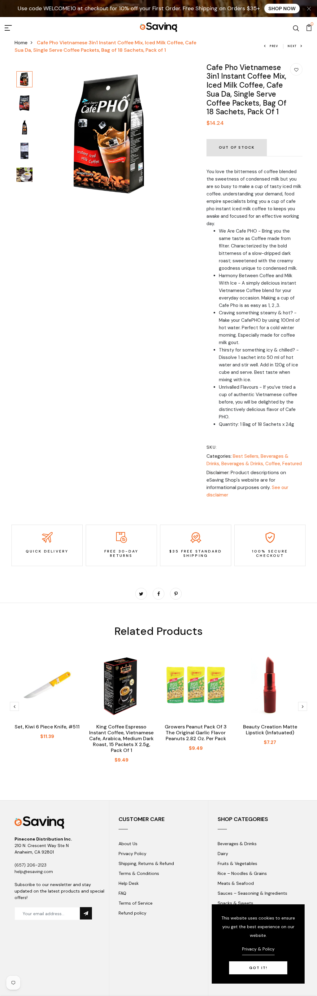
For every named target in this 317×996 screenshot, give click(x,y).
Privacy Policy (132, 853)
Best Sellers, (247, 456)
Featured (292, 464)
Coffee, (273, 464)
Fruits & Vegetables (237, 863)
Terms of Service (136, 903)
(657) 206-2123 (30, 865)
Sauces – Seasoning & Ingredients (252, 893)
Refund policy (132, 913)
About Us (128, 843)
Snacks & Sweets (235, 903)
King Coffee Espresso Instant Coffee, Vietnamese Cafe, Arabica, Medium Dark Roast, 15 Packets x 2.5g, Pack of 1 (121, 738)
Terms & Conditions (139, 873)
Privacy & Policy (258, 949)
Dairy (223, 853)
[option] (24, 80)
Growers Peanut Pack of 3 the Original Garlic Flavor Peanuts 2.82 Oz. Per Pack (196, 732)
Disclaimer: (217, 473)
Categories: (219, 456)
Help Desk (129, 883)
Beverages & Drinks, (243, 464)
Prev (274, 46)
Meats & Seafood (236, 883)
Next (292, 46)
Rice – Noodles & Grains (242, 873)
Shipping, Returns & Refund (146, 863)
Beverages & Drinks (237, 843)
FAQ (122, 893)
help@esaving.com (34, 871)
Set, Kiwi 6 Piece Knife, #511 (47, 726)
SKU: (211, 447)
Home (21, 42)
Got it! (258, 967)
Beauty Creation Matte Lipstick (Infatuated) (270, 729)
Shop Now (282, 8)
